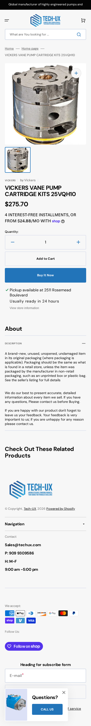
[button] (6, 20)
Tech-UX (30, 509)
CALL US (47, 709)
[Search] (80, 34)
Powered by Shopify (60, 509)
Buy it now (45, 275)
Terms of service (68, 709)
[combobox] (45, 34)
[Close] (64, 692)
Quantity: (11, 232)
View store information (24, 308)
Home (9, 49)
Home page (30, 49)
